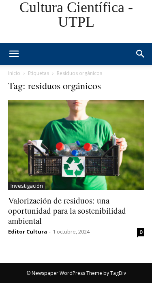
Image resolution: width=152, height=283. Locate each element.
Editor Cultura (27, 231)
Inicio (14, 73)
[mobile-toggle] (14, 54)
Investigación (27, 185)
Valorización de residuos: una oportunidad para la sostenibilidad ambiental (67, 210)
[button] (140, 54)
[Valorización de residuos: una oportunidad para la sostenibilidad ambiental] (76, 145)
